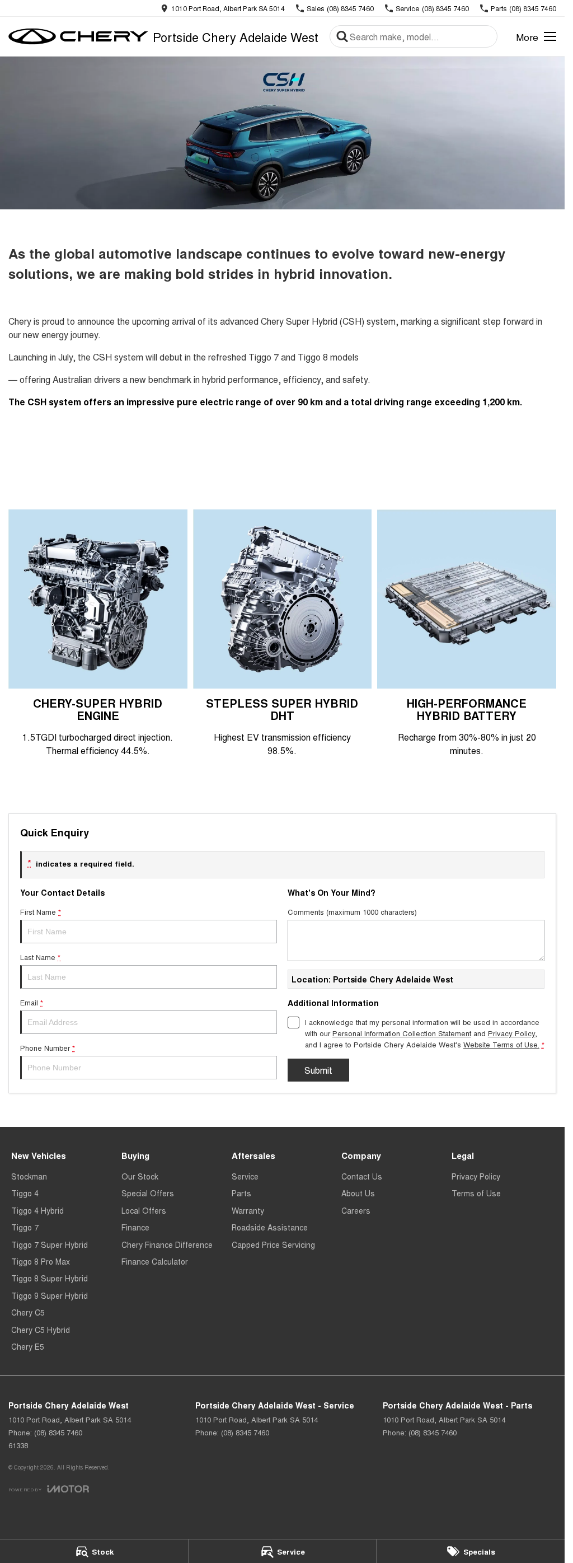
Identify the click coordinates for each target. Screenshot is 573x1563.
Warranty (248, 1210)
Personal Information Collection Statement (401, 1033)
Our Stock (139, 1176)
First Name (40, 911)
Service (245, 1176)
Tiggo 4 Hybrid (37, 1210)
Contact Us (361, 1176)
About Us (358, 1193)
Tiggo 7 (25, 1227)
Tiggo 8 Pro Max (40, 1261)
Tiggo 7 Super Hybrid (49, 1244)
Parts (241, 1193)
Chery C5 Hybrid (40, 1329)
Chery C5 (28, 1312)
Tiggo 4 (25, 1193)
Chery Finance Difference (167, 1244)
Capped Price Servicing (273, 1244)
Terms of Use (476, 1193)
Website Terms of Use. (501, 1044)
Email (31, 1002)
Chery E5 (27, 1346)
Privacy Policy (511, 1033)
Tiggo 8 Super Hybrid (49, 1278)
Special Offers (147, 1193)
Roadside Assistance (270, 1227)
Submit (318, 1070)
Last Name (40, 957)
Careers (355, 1210)
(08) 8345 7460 (58, 1432)
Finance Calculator (154, 1261)
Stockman (29, 1176)
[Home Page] (78, 36)
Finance (135, 1227)
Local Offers (143, 1210)
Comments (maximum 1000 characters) (352, 911)
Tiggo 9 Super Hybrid (49, 1295)
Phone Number (47, 1047)
